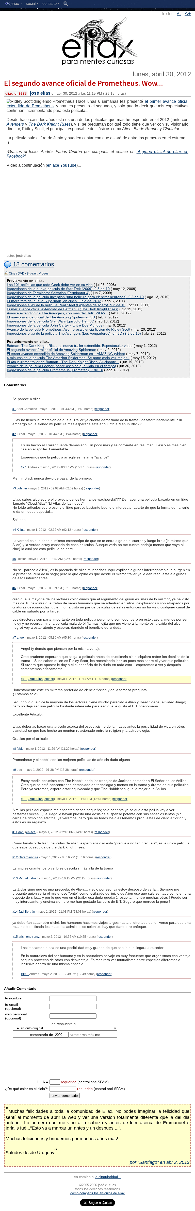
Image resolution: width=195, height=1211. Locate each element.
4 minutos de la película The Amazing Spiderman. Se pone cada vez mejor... (68, 358)
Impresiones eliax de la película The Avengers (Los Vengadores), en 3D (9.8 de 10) (74, 333)
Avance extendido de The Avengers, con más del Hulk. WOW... (57, 313)
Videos (43, 273)
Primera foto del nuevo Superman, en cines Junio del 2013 (54, 301)
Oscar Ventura (28, 857)
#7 (14, 637)
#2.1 (24, 467)
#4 (14, 530)
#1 (14, 409)
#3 (14, 488)
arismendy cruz (29, 937)
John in (22, 488)
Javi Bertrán (27, 911)
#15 (15, 937)
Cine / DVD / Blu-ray (23, 273)
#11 (15, 832)
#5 (14, 559)
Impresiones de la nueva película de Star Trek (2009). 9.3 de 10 (58, 289)
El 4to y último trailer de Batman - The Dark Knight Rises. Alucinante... (63, 362)
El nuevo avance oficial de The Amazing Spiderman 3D (51, 317)
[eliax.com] (97, 40)
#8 (14, 749)
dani (21, 832)
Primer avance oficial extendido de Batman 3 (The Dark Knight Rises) (62, 309)
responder (102, 409)
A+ (188, 13)
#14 (15, 911)
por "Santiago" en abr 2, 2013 (159, 1162)
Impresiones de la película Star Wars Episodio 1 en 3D (50, 321)
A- (179, 14)
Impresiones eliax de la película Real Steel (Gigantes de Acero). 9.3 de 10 (66, 305)
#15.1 (25, 974)
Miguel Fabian (28, 878)
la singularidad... (108, 1177)
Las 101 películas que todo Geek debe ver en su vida (50, 285)
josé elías (40, 93)
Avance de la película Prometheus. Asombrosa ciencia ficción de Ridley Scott (68, 329)
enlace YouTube (61, 165)
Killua (21, 530)
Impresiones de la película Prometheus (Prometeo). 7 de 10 (55, 370)
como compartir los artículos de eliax (97, 1193)
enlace (49, 679)
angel (21, 637)
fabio (20, 749)
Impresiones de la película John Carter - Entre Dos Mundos (54, 325)
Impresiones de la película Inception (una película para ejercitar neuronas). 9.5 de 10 (75, 297)
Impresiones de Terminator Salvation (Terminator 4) (48, 293)
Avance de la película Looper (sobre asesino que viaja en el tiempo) (61, 366)
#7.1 (24, 679)
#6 (14, 588)
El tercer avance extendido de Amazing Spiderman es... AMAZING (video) (66, 354)
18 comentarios (32, 264)
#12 (15, 857)
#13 (15, 878)
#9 (14, 770)
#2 (14, 434)
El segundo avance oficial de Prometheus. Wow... (83, 83)
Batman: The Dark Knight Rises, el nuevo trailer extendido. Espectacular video (70, 346)
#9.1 (24, 799)
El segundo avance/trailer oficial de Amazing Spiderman (51, 350)
